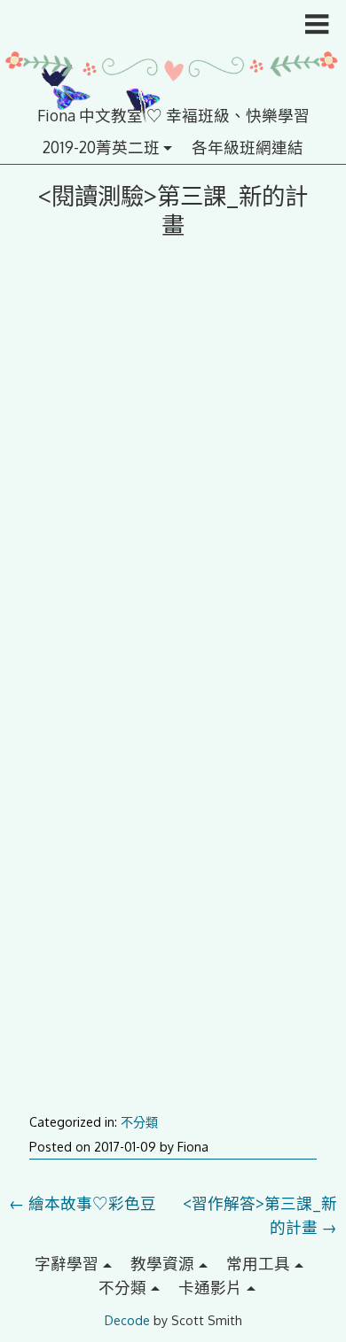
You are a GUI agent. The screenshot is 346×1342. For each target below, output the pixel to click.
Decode (127, 1320)
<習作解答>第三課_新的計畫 (260, 1214)
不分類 (139, 1121)
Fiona (192, 1146)
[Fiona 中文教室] (173, 91)
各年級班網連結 (247, 147)
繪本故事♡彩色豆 (82, 1203)
